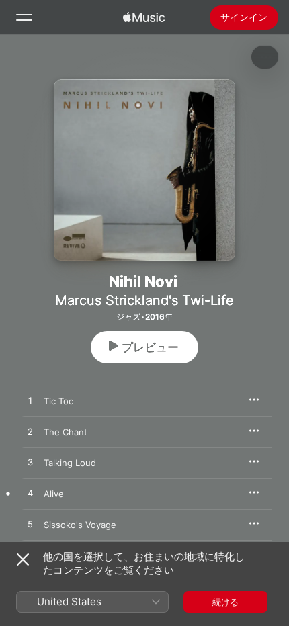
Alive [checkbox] (54, 493)
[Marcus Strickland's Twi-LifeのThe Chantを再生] (30, 432)
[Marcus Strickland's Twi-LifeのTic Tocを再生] (30, 401)
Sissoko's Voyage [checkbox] (80, 524)
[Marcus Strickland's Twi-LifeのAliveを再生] (30, 494)
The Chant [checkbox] (65, 432)
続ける (225, 601)
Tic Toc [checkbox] (58, 401)
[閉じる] (23, 559)
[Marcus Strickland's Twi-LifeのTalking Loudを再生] (30, 463)
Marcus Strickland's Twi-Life (144, 300)
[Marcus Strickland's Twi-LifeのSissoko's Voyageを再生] (30, 525)
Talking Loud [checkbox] (70, 462)
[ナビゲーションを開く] (24, 17)
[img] (144, 17)
